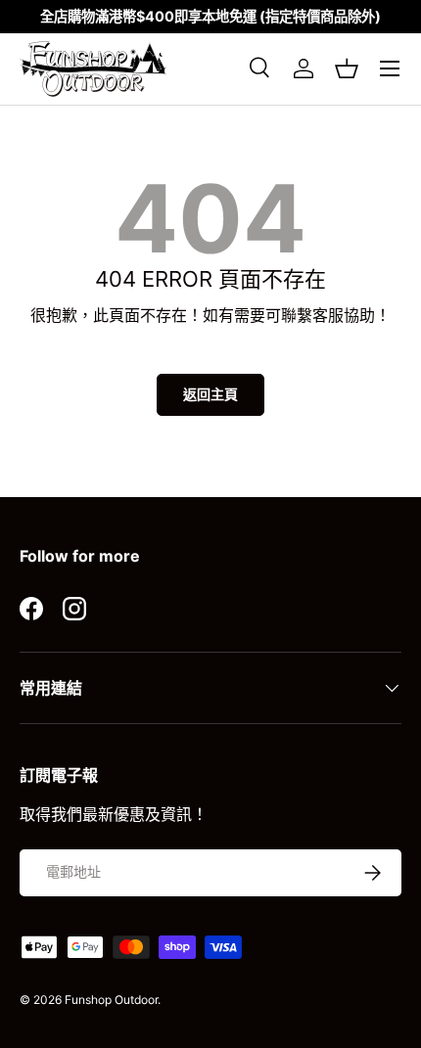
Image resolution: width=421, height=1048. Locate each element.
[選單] (389, 68)
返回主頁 (210, 394)
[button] (346, 68)
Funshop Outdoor (111, 999)
